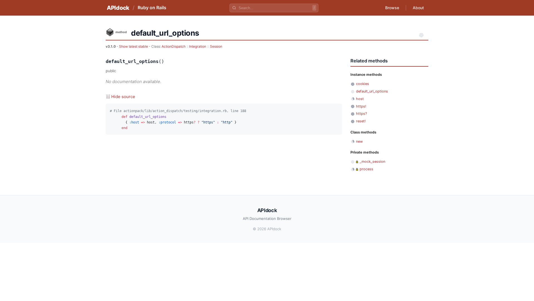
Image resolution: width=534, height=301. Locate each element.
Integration (197, 46)
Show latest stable (134, 46)
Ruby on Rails (152, 7)
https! (361, 106)
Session (216, 46)
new (359, 141)
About (418, 7)
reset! (361, 121)
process (366, 169)
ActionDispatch (174, 46)
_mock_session (372, 161)
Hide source (123, 96)
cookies (362, 84)
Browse (392, 7)
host (360, 99)
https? (361, 113)
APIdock (118, 7)
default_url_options (372, 91)
